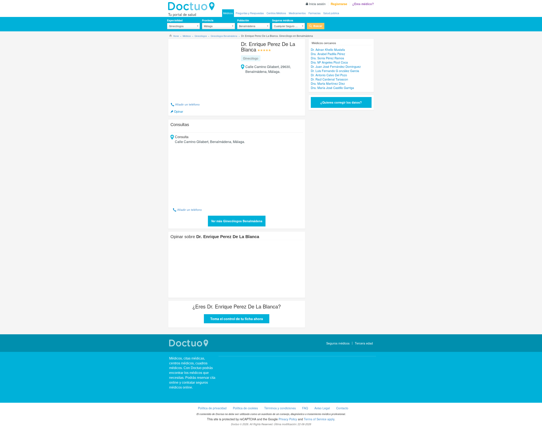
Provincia (207, 20)
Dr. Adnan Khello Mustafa (328, 49)
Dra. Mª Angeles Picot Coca (329, 62)
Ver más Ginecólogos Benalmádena (236, 221)
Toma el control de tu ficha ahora (236, 318)
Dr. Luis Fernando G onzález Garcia (335, 71)
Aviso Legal (322, 408)
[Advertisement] (203, 68)
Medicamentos (297, 13)
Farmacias (314, 13)
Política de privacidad (212, 408)
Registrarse (339, 4)
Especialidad (175, 20)
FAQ (305, 408)
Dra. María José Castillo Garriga (332, 88)
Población (243, 20)
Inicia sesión (317, 4)
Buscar (317, 26)
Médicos (228, 13)
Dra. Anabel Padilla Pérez (328, 54)
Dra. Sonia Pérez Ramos (327, 58)
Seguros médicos (282, 20)
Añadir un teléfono (187, 104)
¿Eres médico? (363, 4)
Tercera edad (364, 343)
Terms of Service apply (319, 419)
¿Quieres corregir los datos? (341, 102)
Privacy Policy (288, 419)
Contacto (342, 408)
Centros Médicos (276, 13)
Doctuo (192, 6)
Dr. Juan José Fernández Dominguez (336, 66)
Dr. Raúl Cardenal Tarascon (329, 79)
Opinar (178, 111)
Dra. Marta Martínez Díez (328, 83)
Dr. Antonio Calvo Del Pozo (329, 75)
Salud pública (331, 13)
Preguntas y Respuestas (250, 13)
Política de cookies (245, 408)
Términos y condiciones (280, 408)
